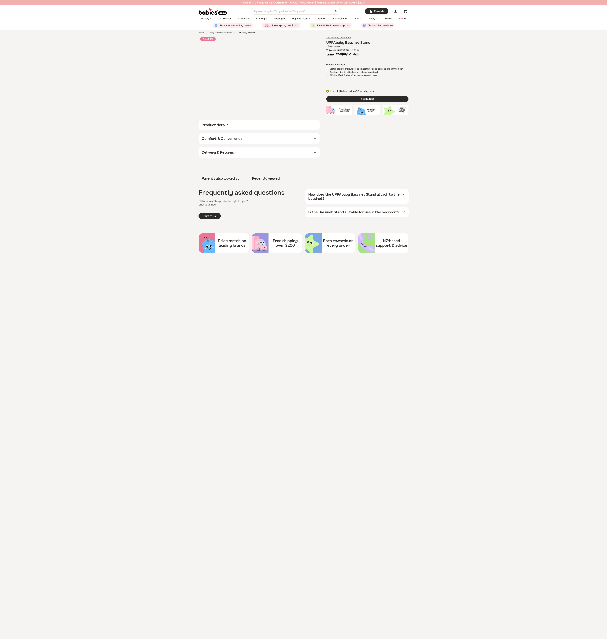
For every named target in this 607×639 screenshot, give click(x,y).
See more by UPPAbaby (338, 37)
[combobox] (296, 11)
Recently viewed (266, 178)
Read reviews (334, 46)
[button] (395, 11)
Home (201, 33)
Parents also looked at (220, 178)
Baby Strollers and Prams (221, 33)
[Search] (337, 11)
